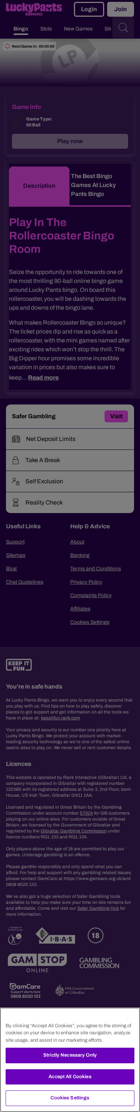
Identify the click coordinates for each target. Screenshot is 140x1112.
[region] (70, 1060)
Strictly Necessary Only (70, 1055)
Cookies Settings (69, 1097)
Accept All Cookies (70, 1076)
